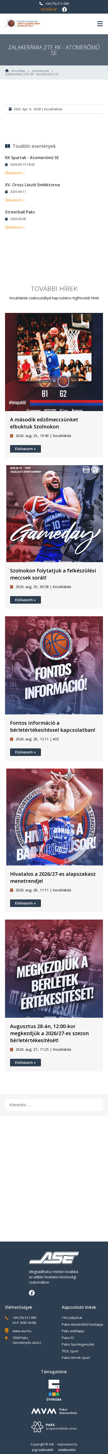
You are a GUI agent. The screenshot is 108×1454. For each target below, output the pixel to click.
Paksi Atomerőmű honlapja (82, 1324)
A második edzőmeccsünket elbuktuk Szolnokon (44, 423)
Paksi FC (68, 1337)
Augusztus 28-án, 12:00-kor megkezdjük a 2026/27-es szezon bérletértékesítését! (49, 1033)
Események (40, 70)
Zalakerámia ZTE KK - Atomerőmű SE (32, 74)
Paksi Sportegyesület (78, 1344)
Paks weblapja (73, 1331)
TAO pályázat (72, 1317)
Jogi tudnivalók (42, 1450)
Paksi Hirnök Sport (76, 1357)
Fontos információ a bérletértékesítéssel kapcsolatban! (52, 726)
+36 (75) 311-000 (57, 3)
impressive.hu (67, 1444)
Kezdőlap (49, 9)
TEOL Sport (70, 1351)
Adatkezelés (67, 1450)
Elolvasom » (15, 172)
